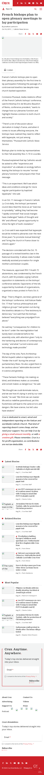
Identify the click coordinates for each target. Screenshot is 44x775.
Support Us (7, 706)
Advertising (7, 702)
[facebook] (18, 3)
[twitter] (25, 3)
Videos (26, 702)
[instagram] (33, 3)
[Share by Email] (37, 34)
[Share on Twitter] (33, 34)
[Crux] (6, 3)
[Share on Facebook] (25, 34)
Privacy (26, 768)
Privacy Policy (30, 676)
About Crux (7, 697)
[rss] (37, 3)
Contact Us (27, 697)
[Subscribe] (41, 3)
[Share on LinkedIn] (29, 34)
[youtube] (29, 3)
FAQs (25, 706)
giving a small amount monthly (16, 434)
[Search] (35, 9)
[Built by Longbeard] (40, 772)
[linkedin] (21, 3)
